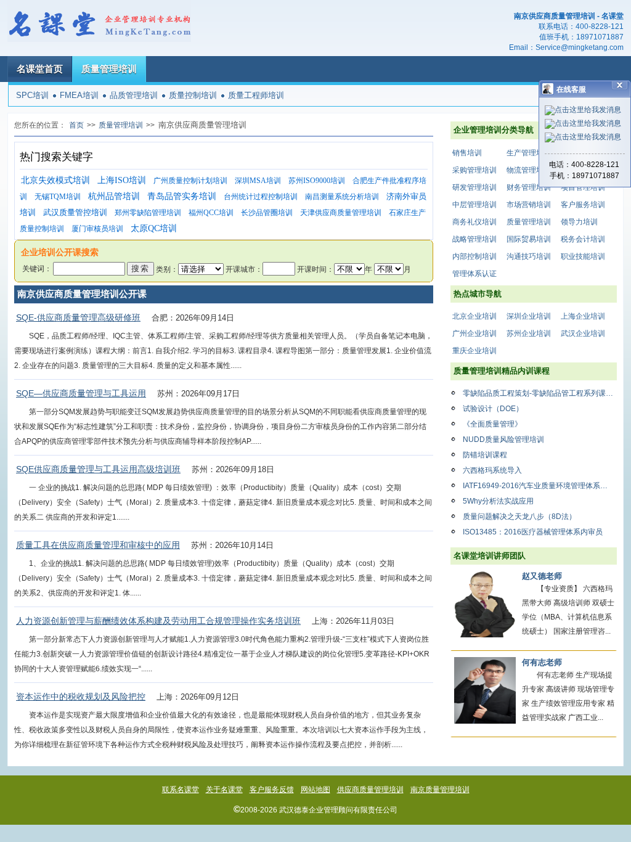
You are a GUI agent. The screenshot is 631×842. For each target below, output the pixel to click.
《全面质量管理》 (492, 424)
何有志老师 (542, 662)
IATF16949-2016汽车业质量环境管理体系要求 (539, 485)
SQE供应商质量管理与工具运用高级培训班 (98, 469)
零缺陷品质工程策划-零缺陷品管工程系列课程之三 (540, 393)
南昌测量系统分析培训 (342, 196)
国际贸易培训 (529, 239)
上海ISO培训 (121, 180)
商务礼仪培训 (474, 222)
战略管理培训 (474, 239)
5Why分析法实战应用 (498, 501)
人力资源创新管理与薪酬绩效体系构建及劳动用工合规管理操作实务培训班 (158, 621)
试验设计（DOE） (493, 408)
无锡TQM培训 (58, 196)
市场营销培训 (529, 204)
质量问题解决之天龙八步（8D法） (519, 516)
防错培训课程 (485, 455)
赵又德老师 (542, 576)
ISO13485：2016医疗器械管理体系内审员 (533, 532)
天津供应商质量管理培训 (340, 212)
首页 (76, 125)
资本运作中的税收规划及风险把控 (80, 696)
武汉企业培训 (583, 333)
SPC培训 (32, 95)
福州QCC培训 (211, 212)
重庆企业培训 (474, 350)
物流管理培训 (529, 170)
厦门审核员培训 (97, 228)
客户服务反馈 (272, 789)
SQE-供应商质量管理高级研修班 (78, 317)
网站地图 (315, 789)
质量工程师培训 (256, 95)
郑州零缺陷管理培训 (148, 212)
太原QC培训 (154, 228)
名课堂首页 (40, 68)
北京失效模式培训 (55, 180)
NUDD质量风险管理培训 (503, 439)
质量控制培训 (193, 95)
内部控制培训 (474, 256)
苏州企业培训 (529, 333)
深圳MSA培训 (258, 180)
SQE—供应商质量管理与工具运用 (81, 393)
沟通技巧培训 (529, 256)
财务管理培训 (529, 187)
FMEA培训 (79, 95)
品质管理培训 (134, 95)
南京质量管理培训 (440, 789)
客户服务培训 (583, 204)
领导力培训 (579, 222)
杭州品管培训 (114, 196)
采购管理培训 (474, 170)
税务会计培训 (583, 239)
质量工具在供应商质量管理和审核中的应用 (98, 545)
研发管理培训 (474, 187)
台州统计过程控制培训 (261, 196)
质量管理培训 (109, 68)
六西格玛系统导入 (492, 470)
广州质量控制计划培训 (190, 180)
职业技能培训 (583, 256)
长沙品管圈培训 (267, 212)
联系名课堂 (180, 789)
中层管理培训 (474, 204)
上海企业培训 (583, 316)
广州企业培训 (474, 333)
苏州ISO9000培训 (316, 180)
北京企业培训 (474, 316)
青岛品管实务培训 (181, 196)
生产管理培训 (529, 153)
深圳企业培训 (529, 316)
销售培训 (467, 153)
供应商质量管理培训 (370, 789)
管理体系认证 (474, 273)
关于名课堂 (224, 789)
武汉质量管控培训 (75, 212)
